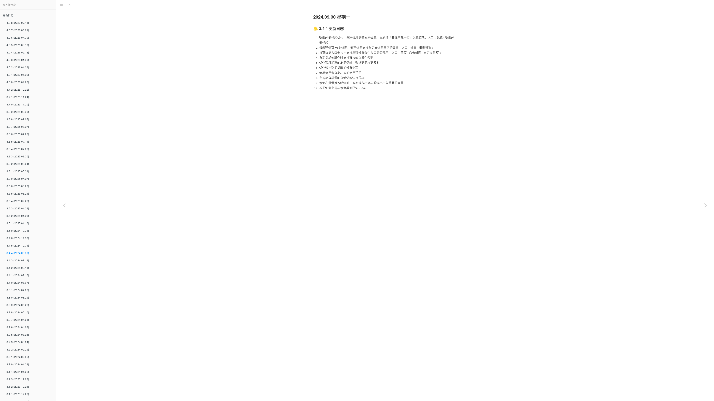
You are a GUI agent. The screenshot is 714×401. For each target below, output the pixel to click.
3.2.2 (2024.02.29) (18, 349)
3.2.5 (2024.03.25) (18, 334)
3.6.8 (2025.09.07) (18, 119)
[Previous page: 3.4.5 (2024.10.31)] (64, 205)
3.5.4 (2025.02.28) (18, 201)
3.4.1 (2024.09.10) (18, 275)
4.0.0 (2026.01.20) (18, 82)
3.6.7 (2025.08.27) (18, 126)
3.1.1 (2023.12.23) (18, 394)
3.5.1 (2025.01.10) (18, 223)
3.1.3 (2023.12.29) (18, 379)
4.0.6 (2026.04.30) (18, 37)
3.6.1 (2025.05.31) (18, 171)
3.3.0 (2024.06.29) (18, 297)
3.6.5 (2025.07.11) (18, 141)
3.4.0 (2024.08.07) (18, 282)
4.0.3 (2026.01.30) (18, 60)
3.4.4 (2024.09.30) (18, 253)
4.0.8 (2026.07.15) (18, 23)
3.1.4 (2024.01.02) (18, 372)
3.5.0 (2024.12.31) (18, 230)
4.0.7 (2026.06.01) (18, 30)
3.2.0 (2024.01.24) (18, 364)
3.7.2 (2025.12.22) (18, 89)
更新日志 (8, 15)
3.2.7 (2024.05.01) (18, 320)
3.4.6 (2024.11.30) (18, 238)
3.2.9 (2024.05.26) (18, 305)
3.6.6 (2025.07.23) (18, 134)
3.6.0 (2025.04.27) (18, 178)
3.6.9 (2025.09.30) (18, 112)
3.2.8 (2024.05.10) (18, 312)
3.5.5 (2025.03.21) (18, 193)
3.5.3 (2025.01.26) (18, 208)
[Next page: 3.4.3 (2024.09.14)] (705, 205)
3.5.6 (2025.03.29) (18, 186)
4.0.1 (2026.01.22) (18, 74)
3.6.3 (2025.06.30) (18, 156)
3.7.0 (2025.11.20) (18, 104)
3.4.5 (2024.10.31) (18, 245)
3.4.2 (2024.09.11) (18, 268)
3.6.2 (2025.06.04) (18, 164)
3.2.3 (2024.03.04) (18, 342)
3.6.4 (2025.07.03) (18, 149)
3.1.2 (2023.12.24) (18, 386)
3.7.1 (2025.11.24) (18, 97)
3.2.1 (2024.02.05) (18, 357)
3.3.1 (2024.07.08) (18, 290)
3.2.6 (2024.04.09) (18, 327)
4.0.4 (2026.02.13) (18, 52)
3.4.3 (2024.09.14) (18, 260)
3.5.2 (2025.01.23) (18, 216)
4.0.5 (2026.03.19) (18, 45)
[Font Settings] (69, 4)
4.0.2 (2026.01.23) (18, 67)
